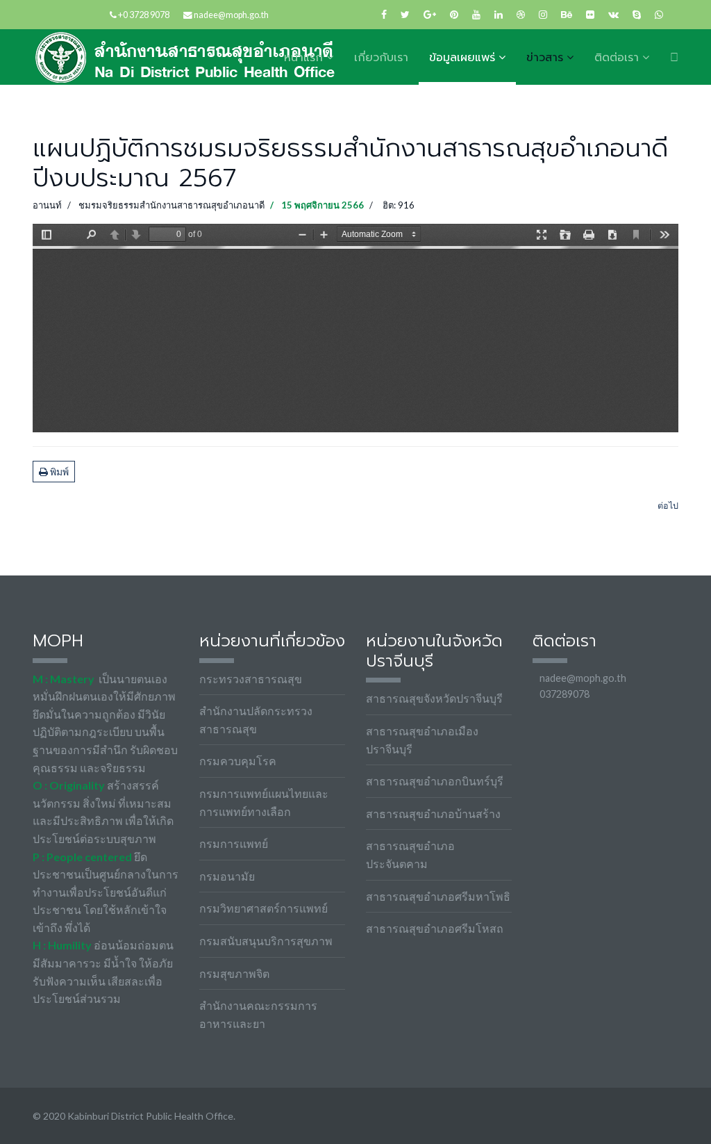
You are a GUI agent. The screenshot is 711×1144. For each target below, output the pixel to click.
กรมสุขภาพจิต (234, 973)
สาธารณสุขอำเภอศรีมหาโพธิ (438, 896)
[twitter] (405, 14)
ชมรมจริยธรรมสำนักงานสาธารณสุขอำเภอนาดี (171, 205)
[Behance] (566, 14)
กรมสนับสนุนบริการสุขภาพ (266, 940)
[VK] (613, 14)
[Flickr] (590, 14)
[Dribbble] (521, 14)
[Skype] (637, 14)
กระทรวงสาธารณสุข (250, 678)
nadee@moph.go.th (231, 15)
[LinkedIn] (498, 14)
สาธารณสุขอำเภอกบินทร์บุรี (434, 780)
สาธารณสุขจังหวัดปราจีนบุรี (434, 698)
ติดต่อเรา (616, 57)
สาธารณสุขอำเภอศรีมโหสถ (434, 928)
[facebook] (384, 14)
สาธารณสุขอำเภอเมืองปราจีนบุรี (422, 739)
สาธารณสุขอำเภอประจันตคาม (410, 854)
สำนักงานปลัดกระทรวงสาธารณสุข (255, 719)
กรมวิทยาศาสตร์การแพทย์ (263, 908)
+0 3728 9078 (143, 15)
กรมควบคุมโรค (237, 760)
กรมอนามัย (227, 876)
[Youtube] (476, 14)
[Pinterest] (454, 14)
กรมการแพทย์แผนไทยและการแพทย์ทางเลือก (263, 802)
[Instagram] (543, 14)
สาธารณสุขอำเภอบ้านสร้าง (433, 813)
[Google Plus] (430, 14)
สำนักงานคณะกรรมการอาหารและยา (258, 1014)
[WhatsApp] (659, 14)
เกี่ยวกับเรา (381, 57)
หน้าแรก (303, 57)
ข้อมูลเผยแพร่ (462, 57)
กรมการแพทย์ (233, 843)
